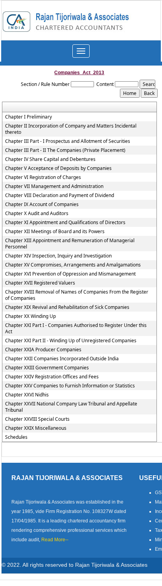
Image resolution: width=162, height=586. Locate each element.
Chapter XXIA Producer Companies (43, 350)
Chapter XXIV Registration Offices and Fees (52, 377)
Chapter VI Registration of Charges (43, 177)
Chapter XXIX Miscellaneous (35, 428)
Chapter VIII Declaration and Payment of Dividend (59, 195)
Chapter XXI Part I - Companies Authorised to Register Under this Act (76, 328)
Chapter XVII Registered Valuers (40, 283)
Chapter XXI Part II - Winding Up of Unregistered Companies (70, 341)
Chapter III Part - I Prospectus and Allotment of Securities (67, 141)
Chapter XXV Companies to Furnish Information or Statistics (70, 386)
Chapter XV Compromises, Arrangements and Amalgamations (73, 265)
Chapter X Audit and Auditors (36, 213)
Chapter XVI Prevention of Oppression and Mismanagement (70, 274)
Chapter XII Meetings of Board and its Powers (55, 231)
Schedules (16, 437)
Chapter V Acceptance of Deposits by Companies (58, 168)
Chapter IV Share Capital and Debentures (50, 159)
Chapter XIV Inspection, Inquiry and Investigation (58, 256)
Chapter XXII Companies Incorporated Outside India (62, 359)
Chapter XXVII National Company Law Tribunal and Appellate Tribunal (71, 407)
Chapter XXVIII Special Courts (37, 419)
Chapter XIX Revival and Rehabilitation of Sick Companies (67, 307)
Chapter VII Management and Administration (54, 186)
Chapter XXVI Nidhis (27, 395)
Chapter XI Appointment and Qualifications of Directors (65, 222)
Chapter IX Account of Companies (42, 204)
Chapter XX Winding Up (30, 316)
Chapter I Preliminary (28, 117)
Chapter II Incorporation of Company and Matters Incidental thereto (70, 129)
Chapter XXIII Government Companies (47, 368)
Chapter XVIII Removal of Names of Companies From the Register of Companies (76, 295)
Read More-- (54, 539)
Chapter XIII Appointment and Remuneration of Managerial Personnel (69, 243)
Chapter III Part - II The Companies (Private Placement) (65, 150)
